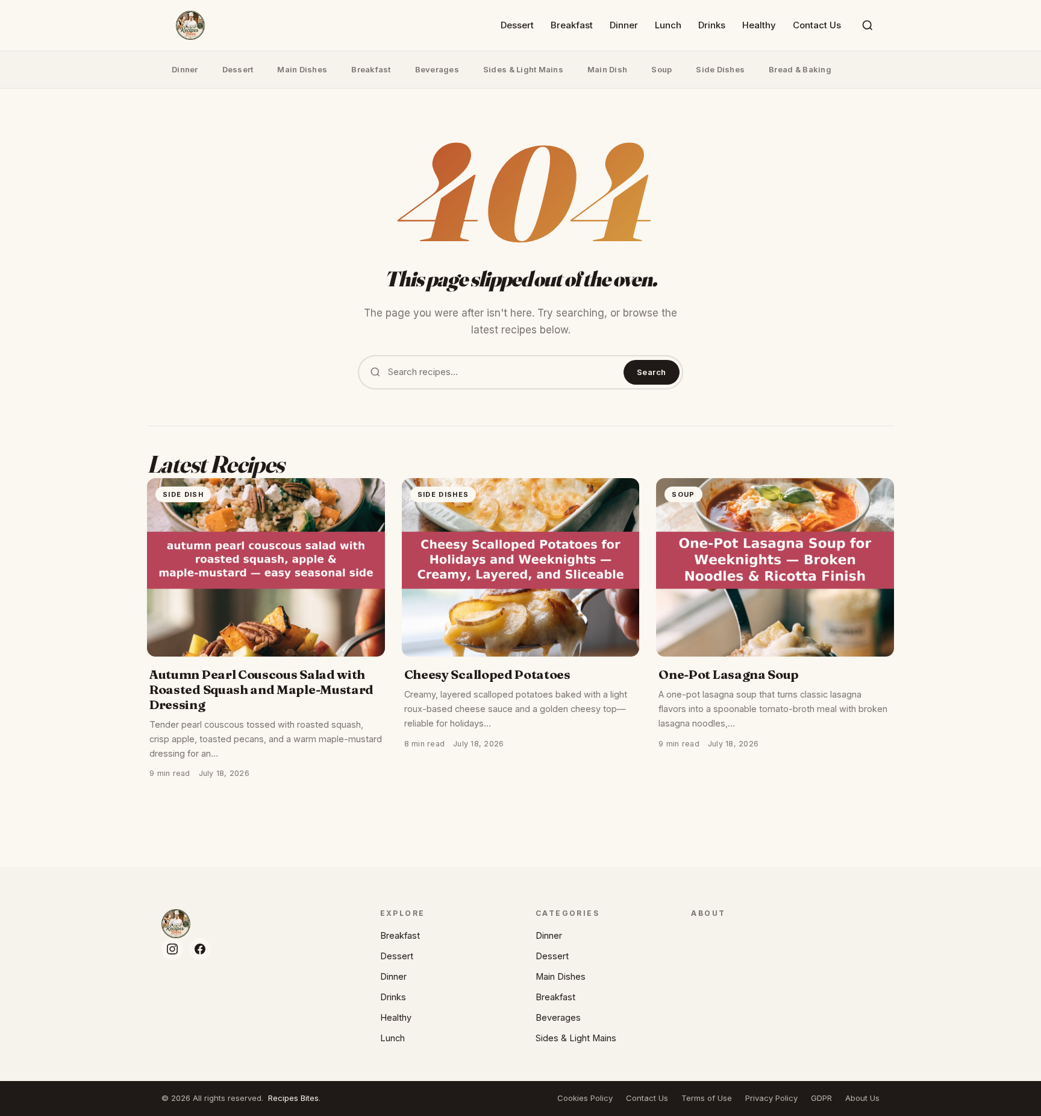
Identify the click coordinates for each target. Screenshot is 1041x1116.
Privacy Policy (771, 1098)
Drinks (711, 25)
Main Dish (607, 69)
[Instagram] (172, 949)
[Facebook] (200, 949)
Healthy (759, 25)
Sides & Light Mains (523, 69)
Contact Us (817, 25)
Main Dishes (302, 69)
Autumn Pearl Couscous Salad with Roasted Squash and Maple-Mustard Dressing (261, 689)
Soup (661, 69)
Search (651, 372)
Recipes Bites (293, 1098)
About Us (862, 1098)
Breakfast (572, 25)
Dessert (517, 25)
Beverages (437, 69)
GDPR (821, 1098)
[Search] (867, 25)
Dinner (624, 25)
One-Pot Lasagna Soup (728, 674)
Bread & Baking (800, 69)
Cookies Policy (585, 1098)
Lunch (668, 25)
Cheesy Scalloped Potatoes (487, 674)
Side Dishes (720, 69)
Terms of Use (706, 1098)
